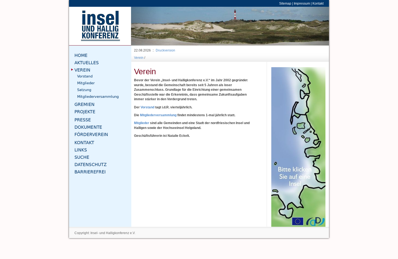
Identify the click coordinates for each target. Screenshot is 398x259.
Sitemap (285, 3)
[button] (146, 26)
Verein (138, 57)
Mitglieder (142, 123)
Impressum (302, 3)
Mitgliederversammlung (158, 115)
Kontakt (318, 3)
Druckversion (165, 50)
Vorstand (147, 107)
